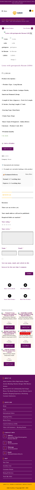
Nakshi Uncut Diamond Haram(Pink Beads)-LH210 (9, 318)
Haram (9, 159)
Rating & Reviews (8, 473)
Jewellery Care (7, 466)
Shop (4, 409)
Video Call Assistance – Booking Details (14, 427)
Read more (26, 345)
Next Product (26, 28)
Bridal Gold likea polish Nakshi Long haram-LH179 (9, 336)
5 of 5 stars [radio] (10, 224)
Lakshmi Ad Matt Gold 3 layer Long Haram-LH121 (25, 336)
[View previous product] (3, 28)
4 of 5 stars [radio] (8, 224)
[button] (31, 33)
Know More (29, 174)
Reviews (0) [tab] (7, 195)
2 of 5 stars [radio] (4, 224)
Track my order (7, 476)
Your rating (6, 222)
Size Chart (6, 462)
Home (4, 406)
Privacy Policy (27, 484)
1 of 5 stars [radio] (2, 224)
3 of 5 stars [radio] (6, 224)
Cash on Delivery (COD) (10, 423)
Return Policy (7, 420)
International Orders (9, 413)
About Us (6, 484)
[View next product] (32, 28)
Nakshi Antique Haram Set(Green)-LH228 (9, 354)
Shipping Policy (7, 416)
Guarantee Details (8, 469)
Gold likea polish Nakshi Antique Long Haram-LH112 (25, 318)
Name (4, 248)
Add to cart (8, 148)
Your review (6, 229)
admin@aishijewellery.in (15, 454)
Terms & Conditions (16, 484)
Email (20, 248)
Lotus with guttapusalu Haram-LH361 (19, 21)
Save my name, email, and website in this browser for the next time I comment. (15, 265)
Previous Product (9, 28)
